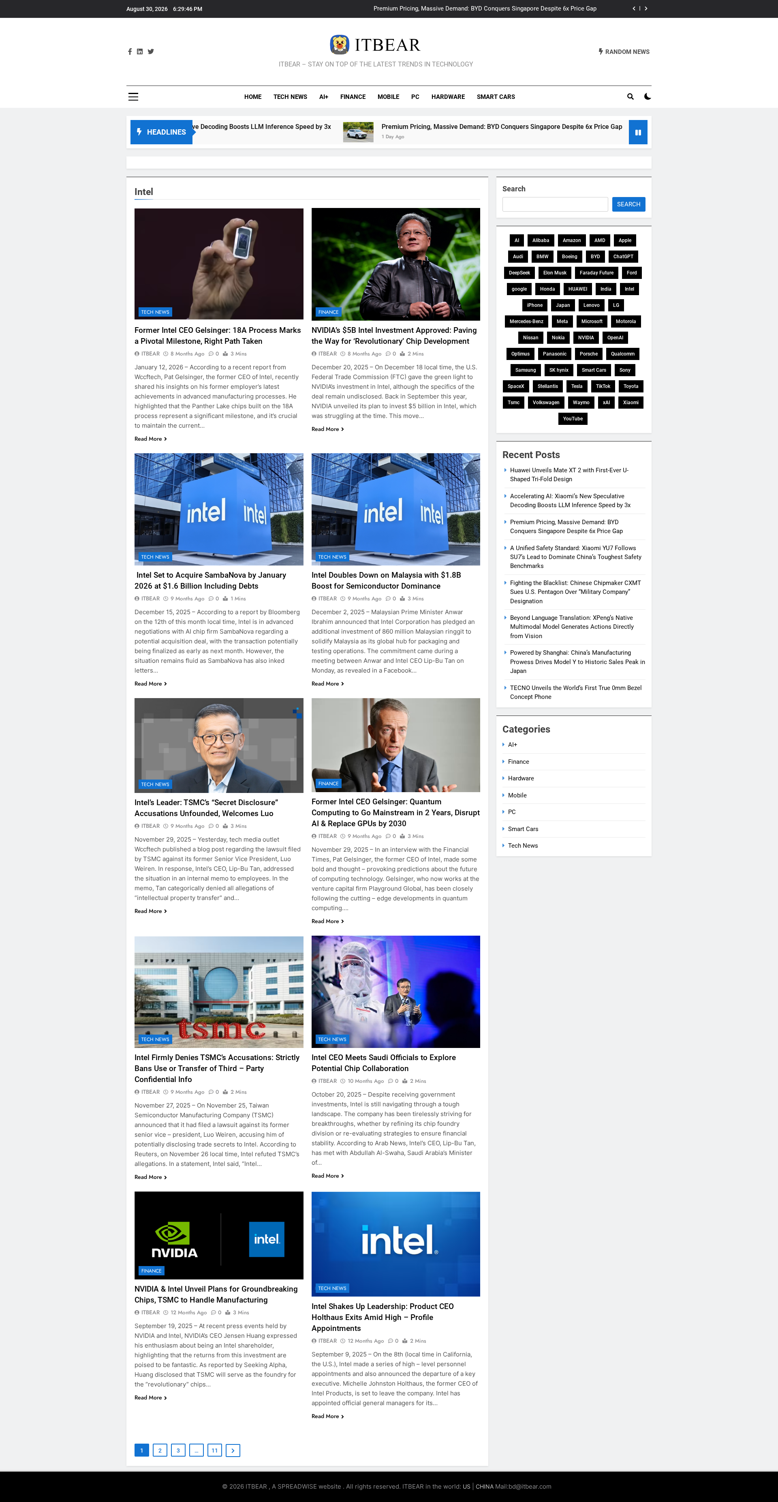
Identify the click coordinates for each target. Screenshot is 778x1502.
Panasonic (554, 354)
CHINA (485, 1486)
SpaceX (516, 386)
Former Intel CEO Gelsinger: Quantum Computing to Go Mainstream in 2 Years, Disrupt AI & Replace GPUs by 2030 (396, 812)
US (466, 1486)
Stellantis (548, 386)
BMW (542, 256)
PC (415, 97)
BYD (595, 256)
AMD (599, 240)
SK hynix (559, 370)
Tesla (577, 386)
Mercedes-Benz (526, 321)
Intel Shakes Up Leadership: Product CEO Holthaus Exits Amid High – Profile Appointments (383, 1317)
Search (514, 188)
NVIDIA (586, 338)
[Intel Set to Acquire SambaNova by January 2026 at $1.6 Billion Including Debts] (219, 509)
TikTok (603, 386)
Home (252, 97)
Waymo (581, 402)
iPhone (535, 305)
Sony (625, 370)
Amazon (572, 240)
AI (517, 240)
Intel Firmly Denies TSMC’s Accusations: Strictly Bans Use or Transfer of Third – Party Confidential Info (217, 1068)
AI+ (323, 97)
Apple (625, 240)
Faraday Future (596, 273)
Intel (629, 289)
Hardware (448, 97)
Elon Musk (554, 273)
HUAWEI (578, 289)
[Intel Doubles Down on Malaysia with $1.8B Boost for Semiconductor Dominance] (396, 509)
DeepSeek (519, 273)
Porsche (589, 354)
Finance (352, 97)
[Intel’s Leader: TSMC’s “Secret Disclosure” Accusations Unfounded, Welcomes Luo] (219, 745)
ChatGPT (623, 256)
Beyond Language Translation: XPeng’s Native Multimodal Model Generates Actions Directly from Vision (572, 627)
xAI (606, 402)
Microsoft (592, 321)
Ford (632, 273)
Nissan (531, 338)
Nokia (558, 338)
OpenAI (615, 338)
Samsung (525, 370)
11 (215, 1450)
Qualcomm (623, 354)
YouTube (573, 419)
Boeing (569, 256)
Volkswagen (546, 402)
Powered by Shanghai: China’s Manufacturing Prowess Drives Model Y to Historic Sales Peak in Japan (577, 662)
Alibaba (540, 240)
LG (616, 305)
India (606, 289)
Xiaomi (631, 402)
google (519, 289)
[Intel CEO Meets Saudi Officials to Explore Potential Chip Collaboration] (396, 992)
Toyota (631, 386)
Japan (563, 305)
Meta (562, 321)
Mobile (388, 97)
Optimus (520, 354)
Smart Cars (496, 97)
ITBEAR (150, 353)
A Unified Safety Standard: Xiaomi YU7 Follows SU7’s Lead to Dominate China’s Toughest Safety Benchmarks (449, 9)
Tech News (290, 97)
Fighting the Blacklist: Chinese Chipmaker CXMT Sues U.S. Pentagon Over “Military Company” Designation (575, 592)
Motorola (626, 321)
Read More (148, 439)
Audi (518, 256)
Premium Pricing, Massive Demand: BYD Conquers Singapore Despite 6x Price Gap (424, 127)
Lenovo (592, 305)
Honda (547, 289)
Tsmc (513, 402)
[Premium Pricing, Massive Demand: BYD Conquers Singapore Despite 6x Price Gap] (281, 132)
